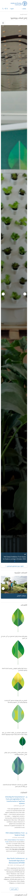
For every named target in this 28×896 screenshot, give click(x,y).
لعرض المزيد (14, 889)
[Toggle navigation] (3, 23)
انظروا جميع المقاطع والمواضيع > (15, 566)
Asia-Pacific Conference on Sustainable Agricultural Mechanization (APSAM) (16, 860)
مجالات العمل (21, 595)
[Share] (4, 8)
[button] (3, 294)
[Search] (2, 8)
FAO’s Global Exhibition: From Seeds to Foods (15, 833)
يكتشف (24, 8)
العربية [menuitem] (12, 8)
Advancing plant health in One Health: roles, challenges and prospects (16, 556)
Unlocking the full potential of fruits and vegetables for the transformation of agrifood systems (15, 800)
